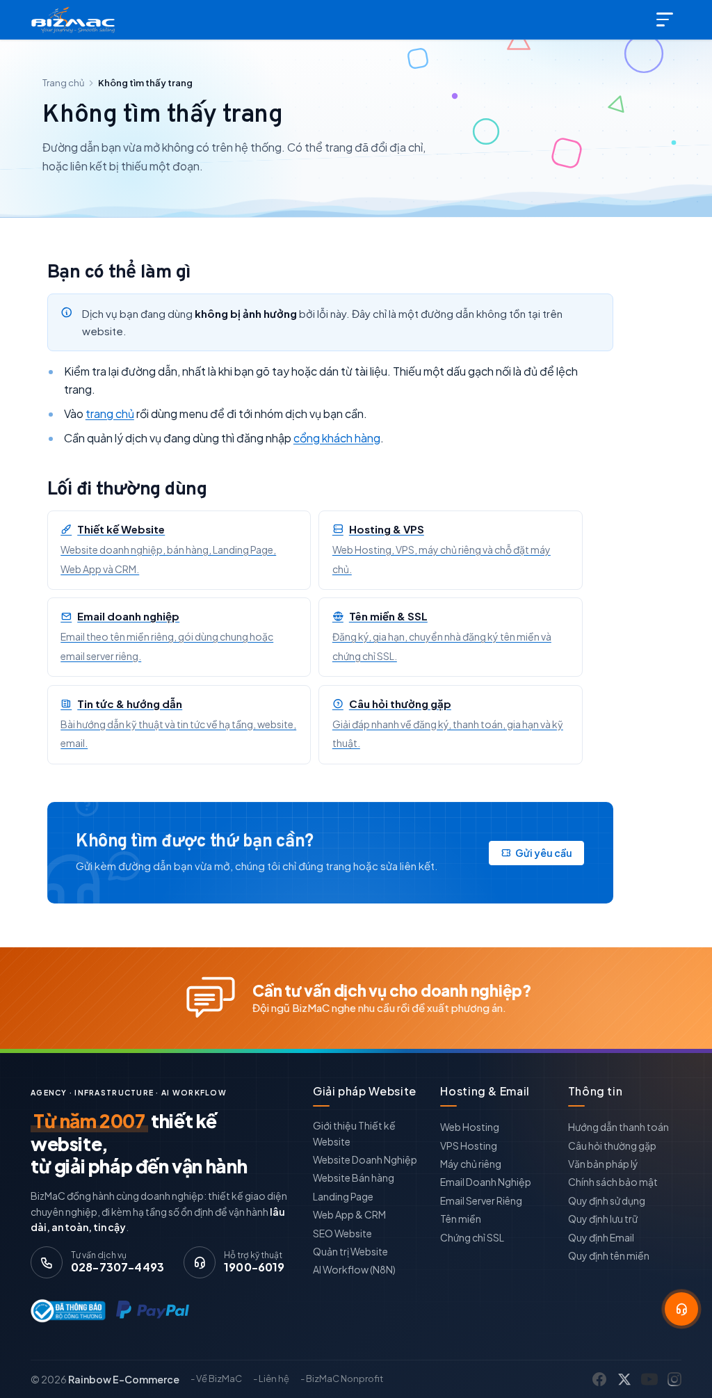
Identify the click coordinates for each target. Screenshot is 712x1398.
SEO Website (342, 1233)
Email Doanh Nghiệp (485, 1181)
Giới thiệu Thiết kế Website (354, 1133)
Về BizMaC (219, 1378)
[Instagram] (674, 1379)
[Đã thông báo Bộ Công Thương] (65, 1310)
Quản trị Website (350, 1251)
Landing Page (343, 1196)
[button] (681, 1309)
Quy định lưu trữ (603, 1218)
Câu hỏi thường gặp (612, 1145)
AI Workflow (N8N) (354, 1269)
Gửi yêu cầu (543, 852)
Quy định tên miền (608, 1255)
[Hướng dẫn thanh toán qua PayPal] (152, 1310)
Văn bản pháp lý (603, 1163)
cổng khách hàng (336, 438)
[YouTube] (649, 1379)
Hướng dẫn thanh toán (618, 1126)
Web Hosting (469, 1126)
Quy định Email (601, 1237)
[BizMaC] (76, 19)
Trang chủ (63, 82)
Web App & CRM (349, 1214)
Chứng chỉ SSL (472, 1237)
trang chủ (110, 413)
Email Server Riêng (481, 1200)
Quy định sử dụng (606, 1200)
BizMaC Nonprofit (344, 1378)
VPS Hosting (468, 1145)
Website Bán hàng (353, 1177)
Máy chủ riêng (470, 1163)
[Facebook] (599, 1379)
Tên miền (460, 1218)
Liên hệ (274, 1378)
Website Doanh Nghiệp (365, 1159)
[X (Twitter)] (624, 1379)
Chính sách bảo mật (613, 1181)
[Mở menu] (666, 19)
